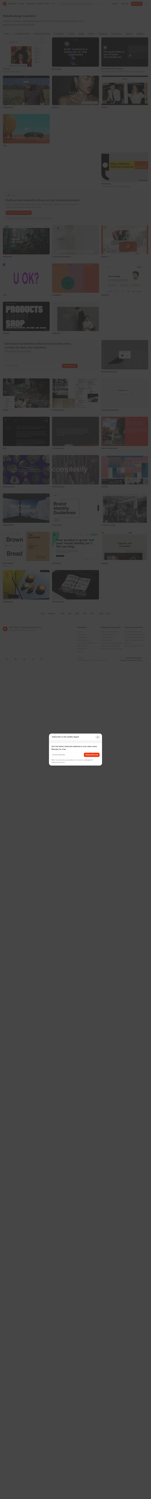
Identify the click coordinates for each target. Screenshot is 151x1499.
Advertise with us (58, 762)
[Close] (97, 737)
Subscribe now (91, 755)
